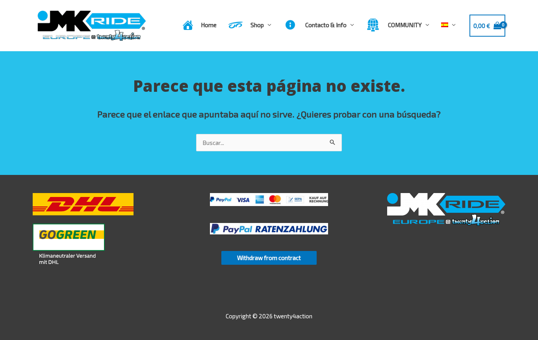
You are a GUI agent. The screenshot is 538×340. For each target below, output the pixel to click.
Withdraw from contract (269, 257)
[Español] (448, 25)
